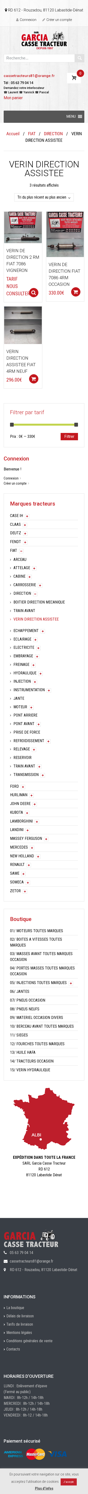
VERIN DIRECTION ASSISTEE (36, 619)
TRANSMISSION (26, 774)
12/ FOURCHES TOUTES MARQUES (37, 1044)
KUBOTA (16, 812)
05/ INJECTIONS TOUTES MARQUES (38, 982)
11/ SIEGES (19, 1035)
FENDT (15, 541)
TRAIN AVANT (24, 610)
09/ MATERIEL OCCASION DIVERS (36, 1017)
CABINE (19, 576)
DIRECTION (53, 133)
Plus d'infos (44, 1488)
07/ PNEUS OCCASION (27, 1000)
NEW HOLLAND (22, 856)
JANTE (18, 698)
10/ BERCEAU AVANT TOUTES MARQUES (42, 1026)
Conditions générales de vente (29, 1341)
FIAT (31, 133)
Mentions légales (19, 1332)
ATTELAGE (21, 567)
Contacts (13, 1349)
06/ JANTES (19, 991)
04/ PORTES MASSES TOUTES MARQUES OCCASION (42, 971)
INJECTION (22, 681)
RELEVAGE (21, 749)
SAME (14, 873)
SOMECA (17, 882)
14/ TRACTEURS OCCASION (32, 1061)
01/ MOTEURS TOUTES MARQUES (36, 931)
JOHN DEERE (20, 803)
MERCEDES (19, 847)
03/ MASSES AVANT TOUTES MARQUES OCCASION (41, 956)
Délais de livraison (20, 1316)
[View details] (23, 227)
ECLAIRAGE (22, 639)
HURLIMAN (18, 795)
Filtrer (69, 436)
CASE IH (16, 515)
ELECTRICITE (23, 647)
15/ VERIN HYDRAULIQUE (30, 1070)
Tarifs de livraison (19, 1324)
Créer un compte (59, 20)
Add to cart (75, 292)
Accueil (13, 133)
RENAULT (17, 864)
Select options (33, 292)
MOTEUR (20, 707)
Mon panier (13, 98)
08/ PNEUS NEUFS (24, 1009)
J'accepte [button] (69, 1482)
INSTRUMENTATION (29, 690)
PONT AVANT (23, 723)
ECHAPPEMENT (26, 630)
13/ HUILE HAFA (22, 1052)
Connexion (28, 20)
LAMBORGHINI (21, 821)
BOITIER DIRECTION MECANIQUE (39, 602)
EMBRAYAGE (23, 656)
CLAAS (15, 524)
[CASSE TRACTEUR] (44, 40)
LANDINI (16, 829)
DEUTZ (15, 533)
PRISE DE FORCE (26, 732)
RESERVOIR (22, 757)
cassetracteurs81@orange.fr (29, 76)
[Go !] (79, 58)
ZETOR (15, 891)
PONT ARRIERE (25, 715)
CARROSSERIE (24, 585)
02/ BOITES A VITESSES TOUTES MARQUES (36, 942)
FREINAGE (21, 664)
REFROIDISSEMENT (28, 740)
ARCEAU (19, 559)
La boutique (15, 1307)
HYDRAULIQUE (24, 673)
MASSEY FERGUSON (26, 838)
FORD (14, 786)
